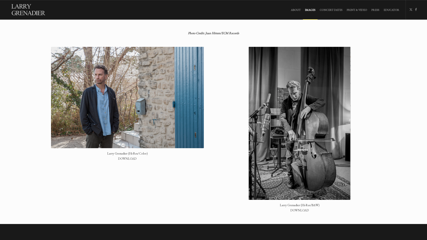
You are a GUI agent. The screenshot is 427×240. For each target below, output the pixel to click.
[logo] (30, 10)
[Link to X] (410, 9)
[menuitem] (296, 10)
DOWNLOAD (127, 158)
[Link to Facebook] (415, 9)
